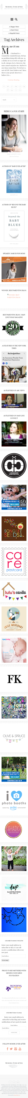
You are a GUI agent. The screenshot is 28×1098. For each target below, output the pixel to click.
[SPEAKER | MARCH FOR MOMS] (14, 269)
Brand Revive (17, 1095)
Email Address (14, 1025)
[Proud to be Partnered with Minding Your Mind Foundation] (14, 987)
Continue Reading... (14, 80)
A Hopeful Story (14, 33)
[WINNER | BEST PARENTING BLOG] (14, 300)
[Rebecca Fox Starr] (14, 133)
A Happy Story (14, 27)
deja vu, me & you (10, 46)
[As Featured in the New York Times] (14, 367)
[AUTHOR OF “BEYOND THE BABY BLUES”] (14, 226)
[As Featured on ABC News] (14, 401)
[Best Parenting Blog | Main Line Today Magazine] (14, 329)
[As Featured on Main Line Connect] (14, 434)
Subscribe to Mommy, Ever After (14, 940)
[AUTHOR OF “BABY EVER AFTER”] (14, 181)
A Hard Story (14, 30)
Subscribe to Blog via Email (14, 1012)
